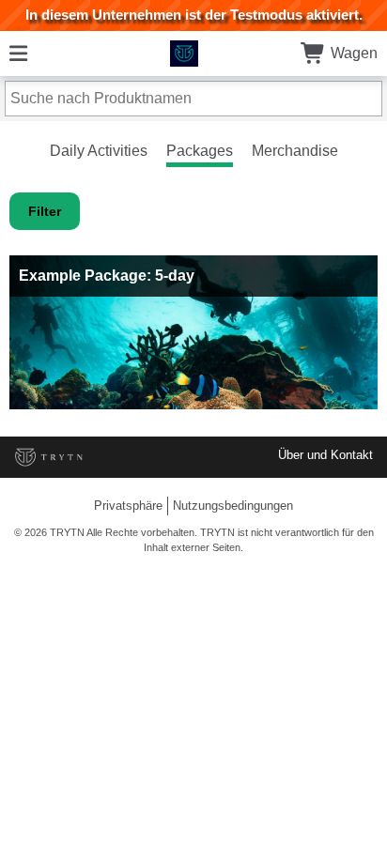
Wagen (352, 53)
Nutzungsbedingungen (233, 506)
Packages (199, 151)
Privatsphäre (128, 506)
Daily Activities (98, 151)
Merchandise (295, 151)
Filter (44, 211)
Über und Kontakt (325, 455)
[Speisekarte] (18, 53)
